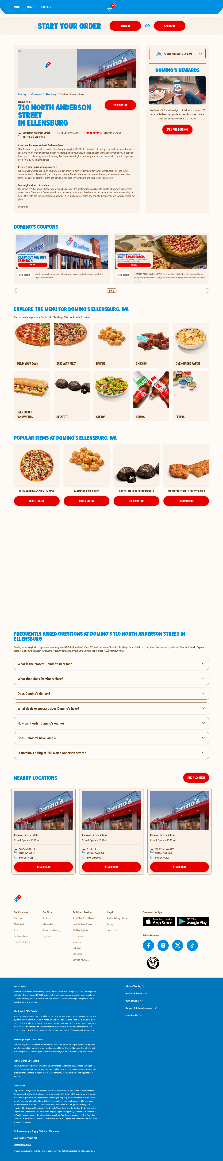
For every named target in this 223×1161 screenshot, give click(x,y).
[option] (62, 258)
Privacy (110, 924)
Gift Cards (77, 947)
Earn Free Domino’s (177, 129)
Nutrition (46, 918)
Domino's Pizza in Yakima (94, 835)
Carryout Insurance (81, 959)
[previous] (16, 290)
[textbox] (111, 648)
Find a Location (196, 778)
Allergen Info (48, 924)
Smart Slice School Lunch (83, 918)
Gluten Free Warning (51, 930)
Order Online (120, 105)
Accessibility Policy (22, 1144)
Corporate (18, 918)
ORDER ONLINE (36, 501)
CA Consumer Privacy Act (25, 1137)
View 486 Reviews (112, 132)
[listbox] (111, 258)
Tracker (46, 7)
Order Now (23, 206)
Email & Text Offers (22, 942)
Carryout (169, 26)
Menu (17, 7)
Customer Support (21, 936)
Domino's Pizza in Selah (26, 835)
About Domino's (20, 924)
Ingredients (47, 936)
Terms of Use (112, 930)
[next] (207, 290)
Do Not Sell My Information (118, 918)
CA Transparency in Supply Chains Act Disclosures (36, 1131)
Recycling (77, 942)
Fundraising (78, 936)
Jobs (16, 930)
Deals (30, 7)
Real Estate (77, 953)
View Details (44, 867)
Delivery (125, 26)
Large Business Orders (82, 924)
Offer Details (24, 275)
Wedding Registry (80, 930)
